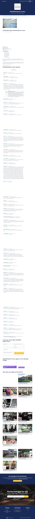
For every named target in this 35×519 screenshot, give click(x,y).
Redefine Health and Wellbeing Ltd (8, 433)
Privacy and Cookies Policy (17, 511)
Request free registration (17, 480)
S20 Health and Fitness (6, 421)
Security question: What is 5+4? (7, 352)
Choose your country (10, 517)
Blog (7, 512)
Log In (7, 510)
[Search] (30, 1)
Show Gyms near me (18, 498)
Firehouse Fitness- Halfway (22, 421)
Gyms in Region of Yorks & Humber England (13, 15)
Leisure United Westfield (22, 458)
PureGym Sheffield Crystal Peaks (23, 433)
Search (27, 496)
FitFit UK (4, 15)
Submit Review (20, 353)
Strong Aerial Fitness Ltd (22, 396)
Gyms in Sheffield (23, 15)
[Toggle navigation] (32, 1)
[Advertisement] (25, 24)
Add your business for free (7, 511)
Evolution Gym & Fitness (7, 396)
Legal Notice (17, 510)
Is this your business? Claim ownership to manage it (17, 13)
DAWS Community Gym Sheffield (8, 458)
